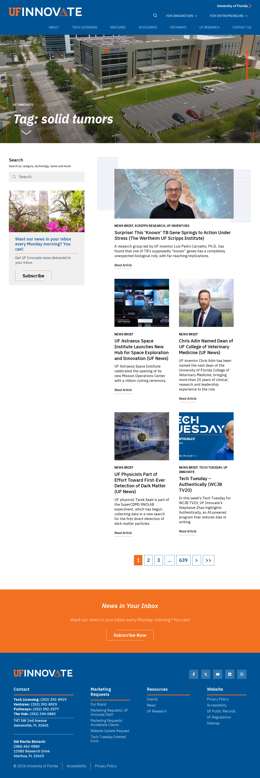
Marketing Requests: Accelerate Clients (107, 722)
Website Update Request (110, 731)
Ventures (118, 27)
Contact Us (241, 27)
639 (183, 560)
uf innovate (23, 105)
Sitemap (213, 723)
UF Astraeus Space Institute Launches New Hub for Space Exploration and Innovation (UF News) (141, 349)
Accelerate (148, 27)
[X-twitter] (205, 674)
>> (209, 560)
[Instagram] (241, 674)
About (54, 27)
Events (152, 699)
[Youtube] (217, 674)
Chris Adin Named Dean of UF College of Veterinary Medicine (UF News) (206, 346)
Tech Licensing (84, 27)
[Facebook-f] (193, 674)
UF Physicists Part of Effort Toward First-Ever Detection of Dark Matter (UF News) (140, 482)
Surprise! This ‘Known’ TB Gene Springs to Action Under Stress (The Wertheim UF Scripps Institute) (172, 235)
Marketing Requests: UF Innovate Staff (109, 712)
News (151, 705)
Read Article (123, 265)
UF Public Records (221, 711)
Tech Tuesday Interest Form (108, 739)
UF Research (209, 27)
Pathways (178, 27)
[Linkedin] (229, 674)
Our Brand (98, 704)
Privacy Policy (218, 699)
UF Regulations (219, 717)
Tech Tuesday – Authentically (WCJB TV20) (200, 484)
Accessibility (216, 705)
